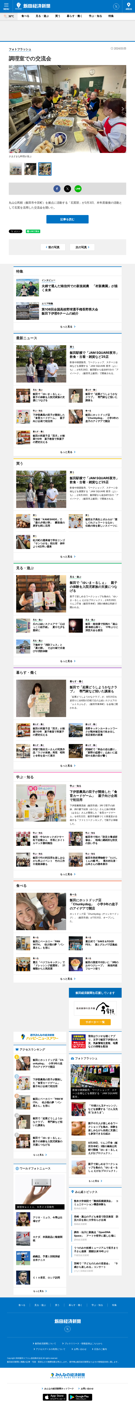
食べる (25, 16)
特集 (111, 16)
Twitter (116, 6)
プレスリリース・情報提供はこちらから (83, 1343)
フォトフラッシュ (20, 49)
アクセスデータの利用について (50, 1349)
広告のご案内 (100, 1349)
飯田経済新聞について (45, 1343)
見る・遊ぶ (42, 16)
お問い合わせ (80, 1349)
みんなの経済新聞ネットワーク (67, 1375)
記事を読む (67, 219)
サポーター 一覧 (95, 1021)
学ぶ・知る (95, 16)
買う (57, 16)
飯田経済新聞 (32, 6)
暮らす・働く (75, 16)
